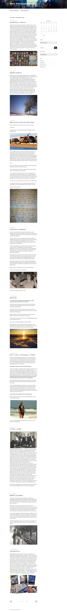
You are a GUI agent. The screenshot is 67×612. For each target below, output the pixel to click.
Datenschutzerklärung (25, 10)
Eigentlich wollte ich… (16, 73)
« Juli (43, 35)
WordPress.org (42, 66)
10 (41, 27)
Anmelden (41, 60)
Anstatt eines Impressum (14, 10)
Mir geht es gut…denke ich (18, 22)
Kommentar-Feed (43, 64)
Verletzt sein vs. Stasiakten (18, 229)
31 (27, 601)
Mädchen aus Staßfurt (16, 495)
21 (51, 29)
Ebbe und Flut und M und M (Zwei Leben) (22, 122)
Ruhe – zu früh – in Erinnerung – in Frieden (22, 355)
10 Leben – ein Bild (15, 429)
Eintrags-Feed (42, 62)
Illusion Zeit (13, 298)
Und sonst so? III (15, 551)
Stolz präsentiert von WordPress (15, 609)
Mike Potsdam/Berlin (22, 3)
